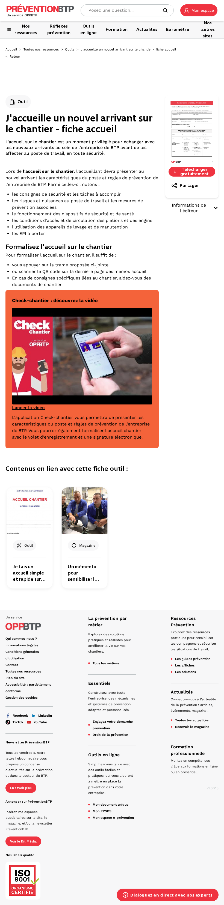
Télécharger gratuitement (194, 172)
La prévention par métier (107, 621)
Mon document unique (110, 804)
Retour (15, 56)
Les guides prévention (192, 659)
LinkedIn (45, 716)
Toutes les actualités (191, 720)
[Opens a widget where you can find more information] (168, 895)
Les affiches (184, 665)
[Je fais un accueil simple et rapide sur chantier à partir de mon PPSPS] (29, 510)
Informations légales (21, 645)
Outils (69, 49)
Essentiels (99, 683)
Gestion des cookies (21, 697)
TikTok (18, 722)
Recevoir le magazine (192, 727)
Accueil (11, 49)
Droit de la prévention (110, 735)
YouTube (40, 722)
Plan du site (15, 678)
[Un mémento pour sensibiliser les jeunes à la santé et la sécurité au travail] (84, 510)
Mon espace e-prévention (113, 818)
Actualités (182, 692)
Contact (11, 665)
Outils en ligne (104, 754)
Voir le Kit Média (23, 841)
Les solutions (185, 672)
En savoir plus (21, 787)
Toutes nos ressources (41, 49)
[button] (198, 10)
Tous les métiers (106, 663)
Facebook (20, 716)
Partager (189, 185)
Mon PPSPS (102, 811)
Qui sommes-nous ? (21, 639)
